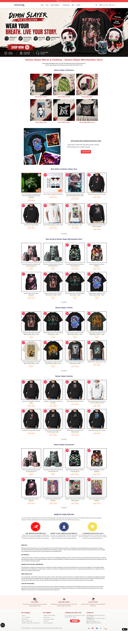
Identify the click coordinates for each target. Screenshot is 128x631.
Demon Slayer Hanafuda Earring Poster (53, 194)
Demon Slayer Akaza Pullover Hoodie (97, 194)
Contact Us (45, 621)
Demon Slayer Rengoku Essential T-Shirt (53, 224)
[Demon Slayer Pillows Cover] (87, 110)
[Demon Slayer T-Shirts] (41, 84)
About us (23, 615)
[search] (96, 5)
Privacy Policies (25, 619)
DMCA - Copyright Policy (27, 621)
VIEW (31, 191)
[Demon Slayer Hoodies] (64, 84)
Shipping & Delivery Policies (49, 615)
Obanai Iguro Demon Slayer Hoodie (96, 430)
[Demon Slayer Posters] (64, 110)
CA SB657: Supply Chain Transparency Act (31, 622)
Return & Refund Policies (48, 619)
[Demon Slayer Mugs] (87, 84)
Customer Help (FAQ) (48, 622)
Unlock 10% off (2, 625)
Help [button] (125, 629)
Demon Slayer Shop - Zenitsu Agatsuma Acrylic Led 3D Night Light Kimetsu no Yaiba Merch (31, 196)
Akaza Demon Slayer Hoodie (31, 224)
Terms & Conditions (26, 617)
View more (64, 233)
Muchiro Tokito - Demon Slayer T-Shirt (97, 361)
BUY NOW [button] (87, 151)
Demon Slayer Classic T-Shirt (75, 224)
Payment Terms (46, 617)
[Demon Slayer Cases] (41, 110)
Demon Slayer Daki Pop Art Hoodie (75, 401)
